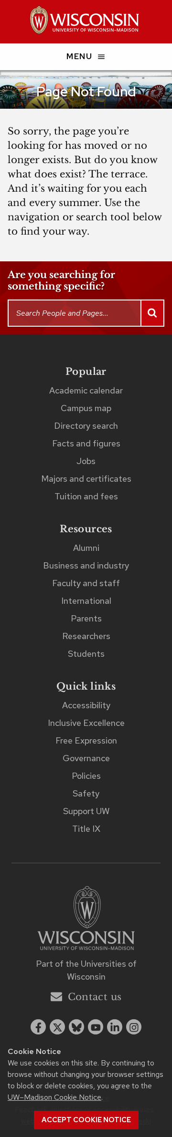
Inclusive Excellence (86, 722)
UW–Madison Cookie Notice (54, 1097)
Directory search (86, 425)
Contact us (95, 997)
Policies (86, 775)
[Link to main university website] (86, 919)
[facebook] (38, 1026)
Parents (86, 618)
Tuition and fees (86, 496)
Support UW (86, 811)
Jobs (86, 460)
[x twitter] (57, 1026)
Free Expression (86, 740)
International (86, 600)
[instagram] (133, 1026)
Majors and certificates (86, 478)
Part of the (86, 970)
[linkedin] (114, 1026)
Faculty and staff (86, 583)
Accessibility (86, 705)
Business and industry (86, 565)
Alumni (86, 547)
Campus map (86, 408)
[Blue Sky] (76, 1026)
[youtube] (95, 1026)
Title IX (86, 828)
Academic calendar (86, 390)
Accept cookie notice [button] (86, 1120)
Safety (86, 793)
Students (86, 653)
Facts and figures (86, 443)
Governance (86, 758)
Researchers (86, 636)
